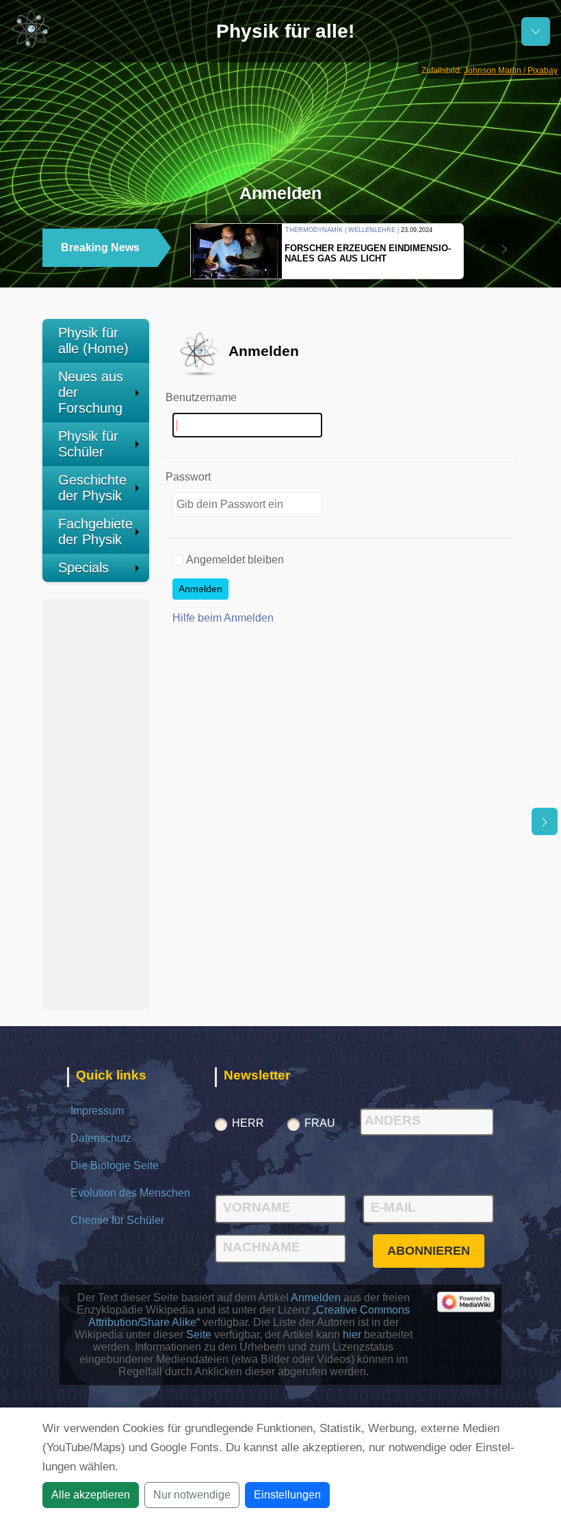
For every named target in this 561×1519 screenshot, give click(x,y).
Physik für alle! (285, 31)
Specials (83, 567)
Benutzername (201, 397)
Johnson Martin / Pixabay (511, 70)
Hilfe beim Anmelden (223, 618)
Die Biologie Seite (114, 1165)
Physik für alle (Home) (93, 340)
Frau (319, 1123)
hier (352, 1334)
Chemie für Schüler (117, 1220)
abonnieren (428, 1251)
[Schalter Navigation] (535, 31)
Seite (198, 1334)
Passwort (188, 477)
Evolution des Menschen (130, 1193)
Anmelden (200, 588)
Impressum (97, 1110)
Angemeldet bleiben (235, 559)
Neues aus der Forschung (90, 392)
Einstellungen (287, 1495)
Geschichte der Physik (92, 487)
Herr (248, 1123)
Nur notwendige (192, 1495)
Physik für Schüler (88, 444)
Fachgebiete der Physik (95, 531)
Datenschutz (100, 1138)
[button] (482, 249)
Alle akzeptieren (90, 1495)
